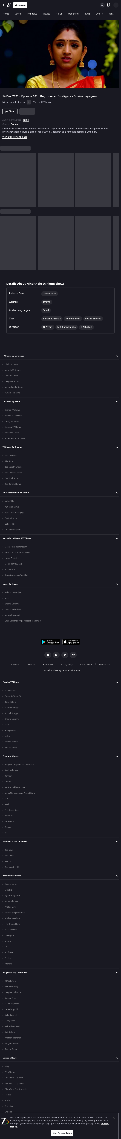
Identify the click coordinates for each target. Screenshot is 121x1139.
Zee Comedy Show (13, 609)
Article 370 (9, 815)
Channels (14, 664)
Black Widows (11, 929)
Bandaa (8, 827)
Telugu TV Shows (12, 381)
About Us (30, 664)
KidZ (87, 14)
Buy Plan (21, 5)
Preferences (103, 664)
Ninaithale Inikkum (13, 101)
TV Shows (32, 14)
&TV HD (8, 861)
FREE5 (59, 14)
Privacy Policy (65, 664)
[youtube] (72, 655)
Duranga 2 (9, 935)
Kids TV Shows (11, 747)
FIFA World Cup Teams (14, 1083)
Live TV (99, 14)
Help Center (46, 664)
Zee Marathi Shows (13, 467)
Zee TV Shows (11, 455)
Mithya (8, 941)
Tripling (8, 958)
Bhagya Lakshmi (12, 603)
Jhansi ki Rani (10, 702)
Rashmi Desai (11, 1049)
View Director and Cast (14, 135)
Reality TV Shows (12, 432)
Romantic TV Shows (13, 415)
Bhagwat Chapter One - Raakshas (19, 764)
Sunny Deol (10, 1020)
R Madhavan (10, 981)
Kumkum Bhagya (12, 707)
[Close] (113, 1117)
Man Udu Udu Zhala (13, 563)
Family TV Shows (12, 421)
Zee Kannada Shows (13, 472)
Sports (18, 14)
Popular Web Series (12, 876)
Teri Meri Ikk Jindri (12, 529)
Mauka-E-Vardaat (12, 615)
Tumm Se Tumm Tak (13, 696)
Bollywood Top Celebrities (15, 972)
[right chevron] (3, 178)
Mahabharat (10, 690)
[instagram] (55, 655)
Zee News (9, 850)
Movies (46, 14)
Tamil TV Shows (11, 375)
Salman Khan (10, 998)
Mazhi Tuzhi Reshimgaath (16, 546)
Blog (7, 1066)
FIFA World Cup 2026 (14, 1077)
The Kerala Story (12, 810)
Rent (111, 14)
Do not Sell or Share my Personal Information (59, 670)
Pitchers (8, 963)
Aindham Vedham (12, 918)
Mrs (6, 798)
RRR (6, 832)
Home (6, 14)
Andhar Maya (11, 907)
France (8, 1094)
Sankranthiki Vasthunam (15, 787)
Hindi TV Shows (11, 364)
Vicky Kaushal (11, 1015)
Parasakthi (9, 821)
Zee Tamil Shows (12, 478)
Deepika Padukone (13, 992)
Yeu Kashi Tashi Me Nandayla (17, 552)
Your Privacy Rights (62, 1133)
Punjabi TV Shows (12, 392)
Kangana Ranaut (12, 1043)
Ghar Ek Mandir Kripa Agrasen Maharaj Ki (23, 620)
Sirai (7, 804)
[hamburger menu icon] (115, 5)
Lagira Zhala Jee (12, 558)
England (8, 1111)
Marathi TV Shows (12, 370)
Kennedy (8, 776)
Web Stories (10, 1072)
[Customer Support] (108, 5)
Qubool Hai (9, 524)
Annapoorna (10, 730)
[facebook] (46, 655)
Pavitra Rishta (11, 518)
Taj (6, 946)
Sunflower (9, 952)
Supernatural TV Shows (15, 438)
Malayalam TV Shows (14, 387)
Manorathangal (11, 901)
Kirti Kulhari (10, 1032)
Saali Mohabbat (11, 770)
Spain (7, 1100)
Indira (7, 736)
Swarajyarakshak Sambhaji (16, 575)
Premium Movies (10, 756)
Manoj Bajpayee (12, 1003)
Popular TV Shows (11, 682)
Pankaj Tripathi (11, 1009)
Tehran (8, 781)
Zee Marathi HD (12, 867)
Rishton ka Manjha (13, 592)
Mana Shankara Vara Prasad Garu (20, 793)
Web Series (74, 14)
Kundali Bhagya (11, 713)
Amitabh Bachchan (13, 1037)
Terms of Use (84, 664)
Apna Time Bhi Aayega (15, 512)
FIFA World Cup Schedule (16, 1089)
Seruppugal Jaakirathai (15, 912)
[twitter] (63, 655)
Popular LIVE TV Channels (15, 841)
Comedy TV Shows (13, 427)
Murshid (8, 890)
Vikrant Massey (11, 986)
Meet (7, 598)
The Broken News (12, 924)
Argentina (9, 1106)
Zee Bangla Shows (13, 484)
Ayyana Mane (11, 884)
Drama (14, 123)
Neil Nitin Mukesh (12, 1026)
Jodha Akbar (10, 501)
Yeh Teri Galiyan (12, 507)
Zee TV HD (9, 855)
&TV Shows (9, 461)
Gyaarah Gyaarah (12, 895)
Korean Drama (11, 741)
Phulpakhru (10, 569)
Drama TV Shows (12, 410)
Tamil (26, 118)
